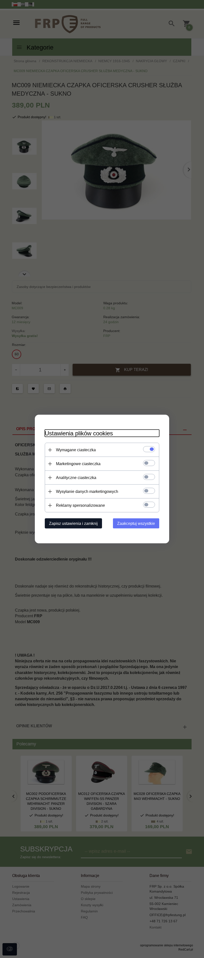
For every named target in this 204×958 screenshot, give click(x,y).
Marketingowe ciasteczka (78, 464)
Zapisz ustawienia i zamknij (73, 523)
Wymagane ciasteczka (76, 450)
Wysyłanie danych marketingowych (87, 491)
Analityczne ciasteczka (76, 478)
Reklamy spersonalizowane (80, 505)
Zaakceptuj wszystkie (136, 523)
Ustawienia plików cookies (79, 433)
